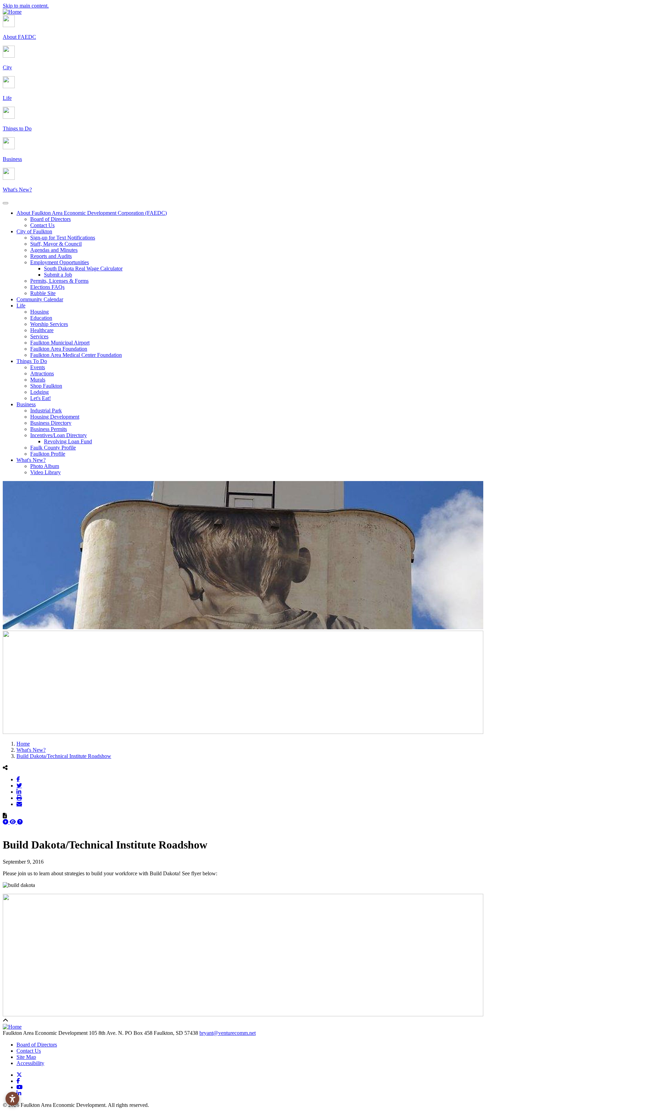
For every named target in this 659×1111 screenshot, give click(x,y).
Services (39, 336)
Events (37, 367)
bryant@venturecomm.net (227, 1033)
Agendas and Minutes (54, 250)
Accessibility (30, 1063)
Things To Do (31, 361)
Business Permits (48, 429)
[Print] (19, 797)
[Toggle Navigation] (5, 203)
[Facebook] (18, 779)
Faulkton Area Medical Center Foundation (76, 355)
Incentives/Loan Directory (58, 435)
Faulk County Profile (53, 448)
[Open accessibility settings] (12, 1099)
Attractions (42, 373)
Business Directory (50, 423)
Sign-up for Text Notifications (62, 238)
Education (41, 318)
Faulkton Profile (47, 454)
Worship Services (49, 324)
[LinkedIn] (18, 791)
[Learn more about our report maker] (20, 822)
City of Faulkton (34, 231)
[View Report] (13, 822)
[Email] (19, 804)
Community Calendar (39, 299)
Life (20, 305)
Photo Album (44, 466)
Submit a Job (58, 275)
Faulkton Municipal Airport (60, 343)
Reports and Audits (51, 256)
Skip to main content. (26, 6)
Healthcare (42, 330)
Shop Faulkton (46, 386)
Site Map (26, 1057)
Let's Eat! (40, 398)
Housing (39, 312)
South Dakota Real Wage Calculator (83, 268)
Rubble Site (43, 293)
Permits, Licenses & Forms (59, 281)
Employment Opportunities (59, 262)
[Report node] (5, 815)
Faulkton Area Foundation (58, 349)
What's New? (31, 460)
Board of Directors (50, 219)
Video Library (45, 472)
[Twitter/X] (19, 785)
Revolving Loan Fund (68, 441)
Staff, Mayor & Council (56, 244)
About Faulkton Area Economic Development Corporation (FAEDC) (91, 213)
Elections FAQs (47, 287)
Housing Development (54, 417)
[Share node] (5, 767)
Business (26, 404)
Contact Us (42, 225)
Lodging (39, 392)
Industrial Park (46, 410)
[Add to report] (6, 822)
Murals (37, 380)
